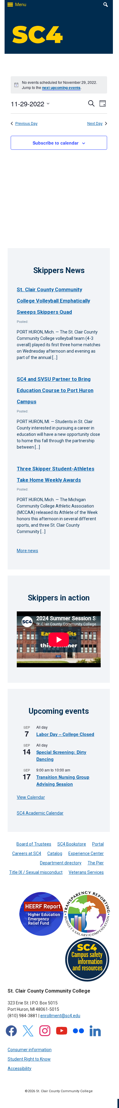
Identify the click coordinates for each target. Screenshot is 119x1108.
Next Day (95, 123)
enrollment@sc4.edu (60, 1015)
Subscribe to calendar (55, 143)
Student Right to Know (29, 1059)
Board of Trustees (33, 844)
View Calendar (31, 797)
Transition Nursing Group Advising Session (62, 780)
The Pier (96, 862)
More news (27, 550)
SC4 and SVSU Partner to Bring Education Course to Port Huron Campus (55, 390)
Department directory (60, 862)
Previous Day (26, 123)
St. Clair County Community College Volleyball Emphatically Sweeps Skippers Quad (53, 300)
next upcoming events (61, 87)
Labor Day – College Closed (65, 734)
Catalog (54, 853)
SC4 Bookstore (71, 844)
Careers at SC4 (26, 853)
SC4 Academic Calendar (40, 813)
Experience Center (86, 853)
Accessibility (19, 1068)
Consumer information (30, 1049)
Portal (98, 844)
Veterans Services (86, 872)
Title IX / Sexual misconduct (36, 872)
